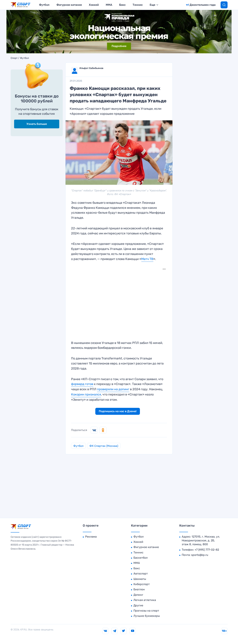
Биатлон (139, 589)
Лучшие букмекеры (146, 615)
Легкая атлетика (144, 600)
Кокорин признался (86, 394)
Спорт (14, 58)
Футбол (44, 4)
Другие (138, 605)
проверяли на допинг (113, 389)
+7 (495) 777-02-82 (207, 549)
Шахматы (139, 579)
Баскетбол (140, 557)
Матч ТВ (147, 259)
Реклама (91, 536)
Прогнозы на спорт (146, 610)
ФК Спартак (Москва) (103, 446)
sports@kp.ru (199, 555)
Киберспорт (141, 584)
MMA (109, 4)
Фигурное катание (69, 4)
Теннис (138, 4)
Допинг (138, 594)
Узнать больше (36, 124)
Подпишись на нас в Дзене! (117, 411)
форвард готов (82, 384)
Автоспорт (140, 573)
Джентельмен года (203, 4)
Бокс (122, 4)
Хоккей (94, 4)
